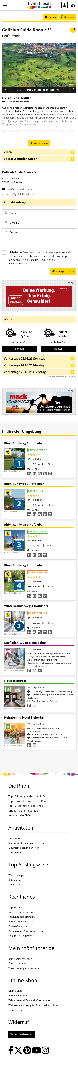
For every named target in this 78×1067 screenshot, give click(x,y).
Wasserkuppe (16, 875)
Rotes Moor (15, 880)
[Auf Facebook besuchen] (11, 1051)
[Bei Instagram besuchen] (45, 1051)
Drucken (68, 17)
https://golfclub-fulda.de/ (20, 194)
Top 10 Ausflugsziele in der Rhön (27, 796)
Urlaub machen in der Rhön (24, 810)
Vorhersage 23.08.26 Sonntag (24, 358)
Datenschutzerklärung (21, 912)
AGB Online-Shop (18, 995)
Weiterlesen (40, 143)
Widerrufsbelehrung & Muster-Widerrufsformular (37, 1005)
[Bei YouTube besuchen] (36, 1051)
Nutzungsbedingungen (21, 917)
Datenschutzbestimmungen (39, 252)
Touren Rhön (15, 852)
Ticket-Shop (15, 1010)
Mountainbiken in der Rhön (23, 847)
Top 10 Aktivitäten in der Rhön (25, 806)
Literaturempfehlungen (20, 159)
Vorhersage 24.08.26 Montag (24, 365)
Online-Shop (15, 990)
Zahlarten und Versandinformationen (29, 1000)
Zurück (51, 17)
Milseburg (14, 884)
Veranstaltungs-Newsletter (23, 968)
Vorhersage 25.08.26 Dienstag (25, 372)
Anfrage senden (64, 271)
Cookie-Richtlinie (17, 926)
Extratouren (15, 838)
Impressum (14, 907)
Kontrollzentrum (17, 963)
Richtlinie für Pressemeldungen (26, 931)
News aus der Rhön (19, 815)
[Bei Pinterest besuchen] (27, 1051)
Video (8, 152)
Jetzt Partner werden (20, 958)
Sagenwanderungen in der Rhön (26, 843)
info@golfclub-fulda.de (19, 189)
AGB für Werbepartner (21, 921)
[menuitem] (64, 5)
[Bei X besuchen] (18, 1051)
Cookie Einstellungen (20, 936)
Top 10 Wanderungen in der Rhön (27, 801)
